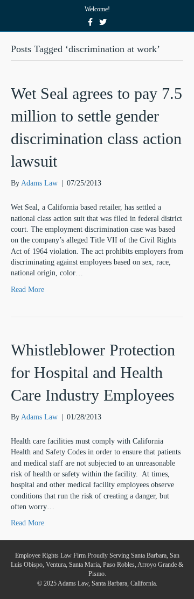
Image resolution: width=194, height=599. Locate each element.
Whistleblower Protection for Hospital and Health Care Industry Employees (93, 372)
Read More (27, 290)
